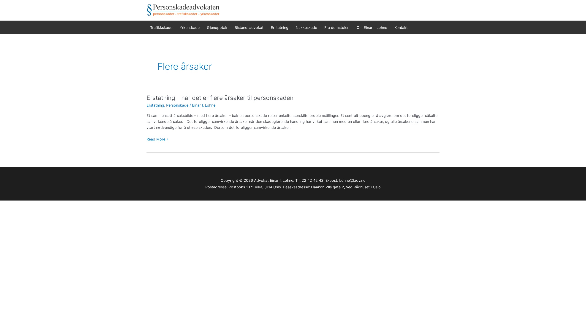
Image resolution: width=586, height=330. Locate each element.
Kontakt (401, 27)
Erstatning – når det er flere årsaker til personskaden (219, 97)
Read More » (157, 139)
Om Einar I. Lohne (372, 27)
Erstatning (279, 27)
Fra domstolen (336, 27)
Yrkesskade (190, 27)
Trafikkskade (161, 27)
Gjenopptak (217, 27)
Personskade (177, 105)
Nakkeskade (306, 27)
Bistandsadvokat (249, 27)
